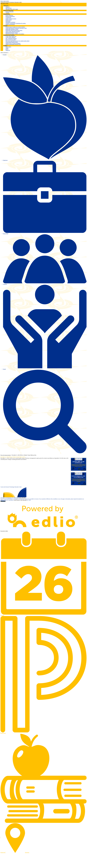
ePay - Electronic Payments (11, 38)
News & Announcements (6, 455)
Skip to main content (5, 1)
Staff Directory (9, 8)
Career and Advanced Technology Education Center (16, 28)
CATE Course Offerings (10, 37)
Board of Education (10, 11)
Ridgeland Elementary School (12, 32)
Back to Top (3, 501)
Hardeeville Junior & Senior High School (14, 30)
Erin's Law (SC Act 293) (11, 39)
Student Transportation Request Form (13, 44)
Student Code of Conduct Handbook (13, 43)
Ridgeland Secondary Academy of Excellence (15, 33)
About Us (8, 6)
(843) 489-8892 (22, 497)
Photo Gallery (8, 46)
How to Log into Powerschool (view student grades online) (17, 40)
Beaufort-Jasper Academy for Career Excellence (15, 26)
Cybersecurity (8, 17)
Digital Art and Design (10, 24)
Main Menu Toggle (4, 3)
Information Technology (10, 22)
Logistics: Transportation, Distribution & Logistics (16, 23)
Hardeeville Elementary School (12, 29)
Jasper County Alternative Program (13, 31)
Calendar (7, 12)
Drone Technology (9, 15)
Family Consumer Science (11, 18)
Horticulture (8, 21)
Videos (7, 48)
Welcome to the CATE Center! (12, 9)
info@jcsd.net (17, 500)
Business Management (10, 16)
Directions (27, 852)
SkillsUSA (8, 50)
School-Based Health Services (12, 42)
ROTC (7, 49)
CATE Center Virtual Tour (11, 36)
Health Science (9, 19)
